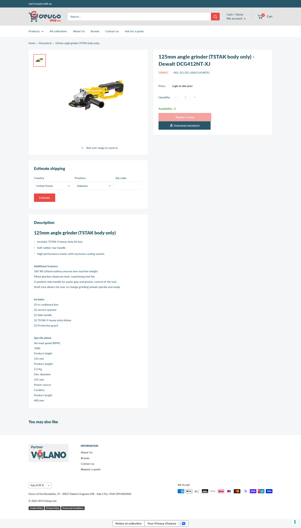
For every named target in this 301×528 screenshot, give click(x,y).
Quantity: (164, 97)
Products (34, 31)
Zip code (120, 178)
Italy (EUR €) (37, 485)
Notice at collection (128, 523)
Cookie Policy (36, 508)
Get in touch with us (40, 3)
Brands (95, 31)
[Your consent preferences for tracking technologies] (295, 522)
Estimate (44, 197)
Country (39, 178)
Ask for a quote (134, 31)
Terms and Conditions (73, 508)
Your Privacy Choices (161, 523)
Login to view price (182, 86)
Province (80, 178)
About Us (79, 31)
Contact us (112, 31)
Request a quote (91, 469)
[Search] (215, 16)
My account (235, 18)
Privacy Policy (52, 508)
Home (32, 43)
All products (45, 43)
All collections (58, 31)
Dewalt (163, 72)
